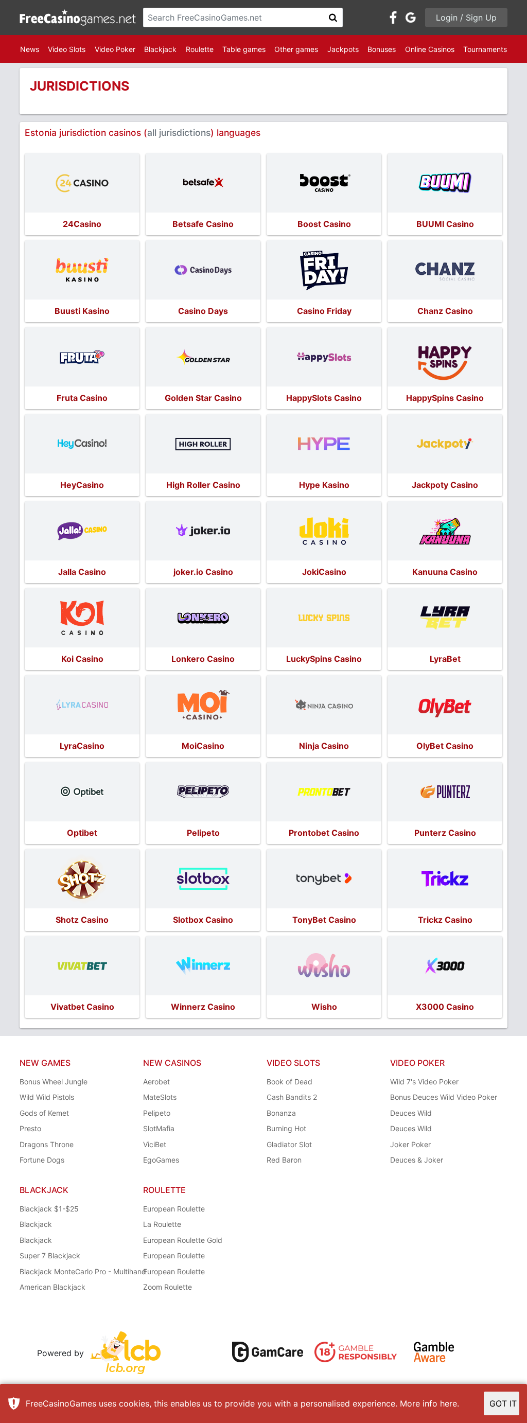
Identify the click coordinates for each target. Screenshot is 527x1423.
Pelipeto (156, 1113)
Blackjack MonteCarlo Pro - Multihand (83, 1271)
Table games (244, 49)
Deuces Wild (411, 1113)
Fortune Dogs (42, 1159)
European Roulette (174, 1208)
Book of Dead (289, 1081)
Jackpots (343, 49)
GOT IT (503, 1403)
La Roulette (162, 1224)
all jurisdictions (178, 132)
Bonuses (381, 49)
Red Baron (284, 1159)
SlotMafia (158, 1128)
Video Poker (115, 49)
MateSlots (160, 1097)
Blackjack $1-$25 (49, 1208)
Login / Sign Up (466, 17)
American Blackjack (52, 1287)
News (29, 49)
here (448, 1403)
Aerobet (156, 1081)
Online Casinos (429, 49)
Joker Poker (410, 1144)
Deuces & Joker (416, 1159)
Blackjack (160, 49)
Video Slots (66, 49)
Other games (296, 49)
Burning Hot (286, 1128)
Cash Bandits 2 (292, 1097)
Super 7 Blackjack (50, 1255)
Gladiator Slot (289, 1144)
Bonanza (281, 1113)
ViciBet (154, 1144)
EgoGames (161, 1159)
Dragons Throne (47, 1144)
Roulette (200, 49)
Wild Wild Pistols (47, 1097)
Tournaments (485, 49)
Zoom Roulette (167, 1287)
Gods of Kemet (44, 1113)
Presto (30, 1128)
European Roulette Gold (182, 1240)
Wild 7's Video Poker (424, 1081)
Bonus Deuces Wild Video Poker (443, 1097)
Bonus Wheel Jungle (53, 1081)
